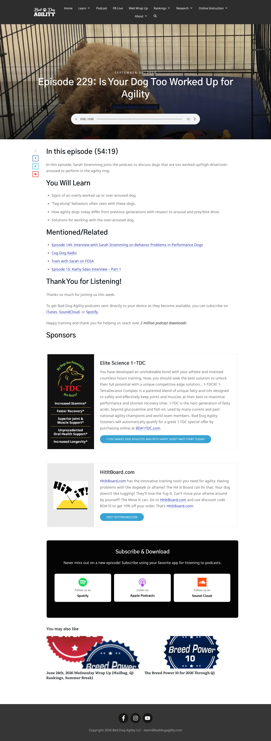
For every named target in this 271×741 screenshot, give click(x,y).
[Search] (155, 16)
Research (182, 8)
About (139, 16)
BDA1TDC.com (148, 428)
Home (68, 8)
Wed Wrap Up (138, 8)
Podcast (101, 8)
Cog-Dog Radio (64, 252)
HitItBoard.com (113, 480)
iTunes (51, 311)
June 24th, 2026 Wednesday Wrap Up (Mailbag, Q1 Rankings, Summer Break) (93, 660)
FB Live (118, 8)
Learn (82, 8)
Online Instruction (211, 8)
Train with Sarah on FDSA (73, 261)
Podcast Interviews (143, 106)
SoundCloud (69, 311)
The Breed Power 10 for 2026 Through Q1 (191, 660)
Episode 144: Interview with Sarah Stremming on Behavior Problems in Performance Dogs (127, 244)
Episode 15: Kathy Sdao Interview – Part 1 (86, 269)
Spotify (92, 311)
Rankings (160, 8)
